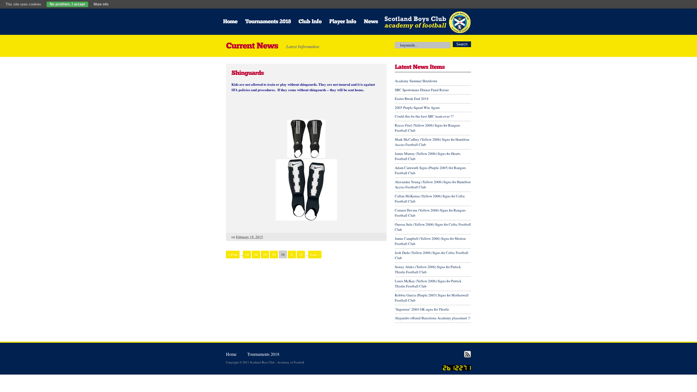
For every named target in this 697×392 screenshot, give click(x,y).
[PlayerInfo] (342, 21)
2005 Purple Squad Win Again (417, 107)
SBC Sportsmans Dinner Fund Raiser (422, 89)
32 (301, 254)
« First (232, 254)
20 (256, 254)
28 (265, 254)
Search (461, 44)
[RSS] (468, 356)
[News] (371, 21)
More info (101, 4)
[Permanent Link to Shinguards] (247, 72)
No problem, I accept (67, 4)
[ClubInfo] (310, 21)
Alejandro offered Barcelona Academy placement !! (432, 318)
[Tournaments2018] (268, 21)
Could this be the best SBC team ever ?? (424, 116)
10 (247, 254)
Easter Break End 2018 (412, 98)
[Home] (230, 21)
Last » (314, 254)
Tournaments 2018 (263, 354)
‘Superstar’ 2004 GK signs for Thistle (422, 309)
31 (292, 254)
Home (231, 354)
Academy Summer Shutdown (416, 80)
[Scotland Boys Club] (422, 32)
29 (274, 254)
